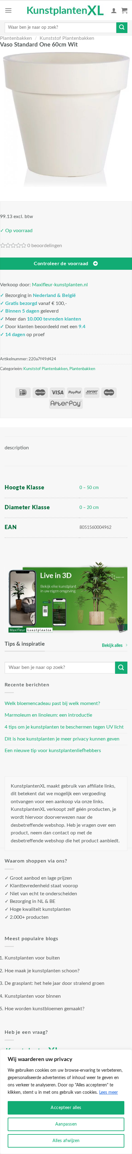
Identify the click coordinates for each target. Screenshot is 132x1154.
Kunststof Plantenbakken (67, 38)
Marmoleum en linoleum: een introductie (48, 715)
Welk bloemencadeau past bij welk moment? (52, 703)
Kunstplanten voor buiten (32, 957)
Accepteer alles (66, 1108)
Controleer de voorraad (61, 264)
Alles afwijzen (66, 1141)
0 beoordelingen (44, 245)
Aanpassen (66, 1124)
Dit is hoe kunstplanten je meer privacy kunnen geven (62, 739)
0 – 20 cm (89, 507)
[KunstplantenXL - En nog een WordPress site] (65, 10)
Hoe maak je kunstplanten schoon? (42, 970)
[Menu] (8, 10)
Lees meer (108, 1092)
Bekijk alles (112, 645)
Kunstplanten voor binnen (33, 996)
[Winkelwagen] (124, 10)
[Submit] (121, 27)
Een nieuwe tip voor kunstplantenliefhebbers (53, 750)
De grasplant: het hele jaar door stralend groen (54, 983)
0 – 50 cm (89, 487)
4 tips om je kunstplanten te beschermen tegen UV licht (64, 727)
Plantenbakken (16, 38)
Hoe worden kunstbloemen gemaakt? (44, 1008)
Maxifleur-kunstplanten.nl (60, 284)
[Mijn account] (114, 10)
